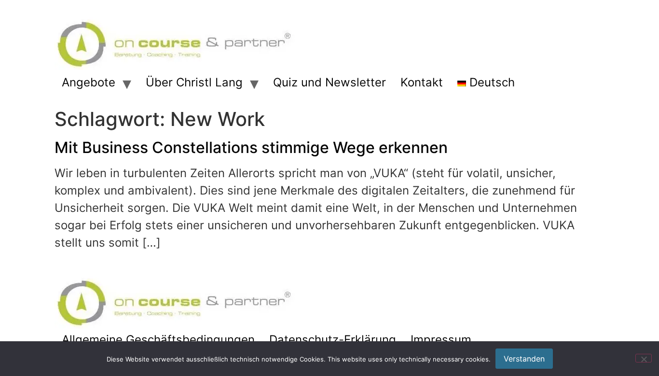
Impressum (441, 340)
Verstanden (524, 358)
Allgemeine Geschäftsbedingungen (158, 340)
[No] (643, 358)
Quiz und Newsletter (329, 82)
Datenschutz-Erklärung (332, 340)
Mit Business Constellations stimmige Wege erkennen (251, 147)
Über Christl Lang (194, 82)
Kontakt (421, 82)
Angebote (88, 82)
